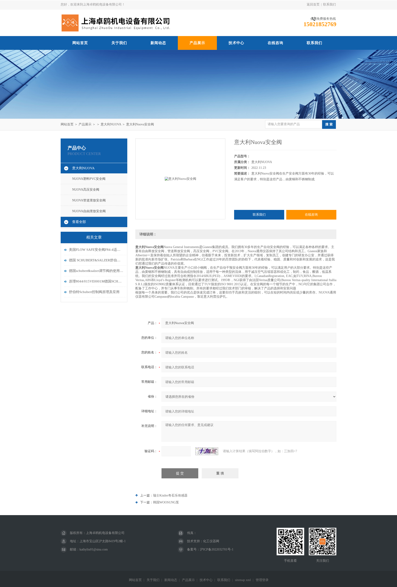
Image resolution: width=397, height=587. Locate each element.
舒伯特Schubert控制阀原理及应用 (94, 292)
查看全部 (79, 222)
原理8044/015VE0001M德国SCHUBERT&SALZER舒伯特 (96, 281)
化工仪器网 (211, 541)
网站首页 (80, 43)
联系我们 (329, 4)
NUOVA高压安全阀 (85, 189)
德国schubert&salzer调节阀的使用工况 (96, 271)
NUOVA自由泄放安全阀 (89, 211)
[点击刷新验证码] (206, 451)
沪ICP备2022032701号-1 (216, 549)
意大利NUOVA (111, 124)
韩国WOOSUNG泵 (166, 502)
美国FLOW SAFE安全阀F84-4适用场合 (96, 249)
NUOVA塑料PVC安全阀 (88, 179)
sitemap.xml (243, 580)
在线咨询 (275, 43)
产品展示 (197, 43)
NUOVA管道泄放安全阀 (89, 200)
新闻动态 (158, 43)
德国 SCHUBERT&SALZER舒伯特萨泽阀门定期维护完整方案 (96, 260)
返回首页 (313, 4)
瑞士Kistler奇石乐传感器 (170, 495)
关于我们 (119, 43)
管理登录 (262, 580)
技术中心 (236, 43)
